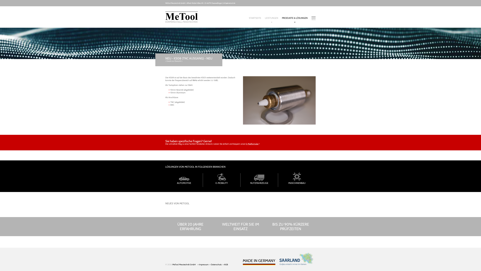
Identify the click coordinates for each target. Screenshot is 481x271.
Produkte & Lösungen (295, 18)
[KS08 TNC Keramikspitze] (279, 124)
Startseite (255, 18)
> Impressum (203, 264)
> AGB (225, 264)
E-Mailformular (252, 144)
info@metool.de (229, 3)
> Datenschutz (216, 264)
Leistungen (271, 18)
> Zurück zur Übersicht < (174, 61)
